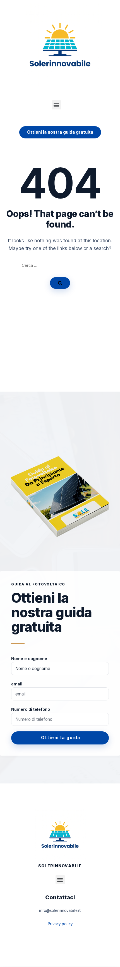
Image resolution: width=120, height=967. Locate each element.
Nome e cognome (29, 658)
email (16, 684)
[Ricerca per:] (60, 265)
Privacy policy (60, 924)
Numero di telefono (30, 709)
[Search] (60, 283)
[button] (56, 104)
